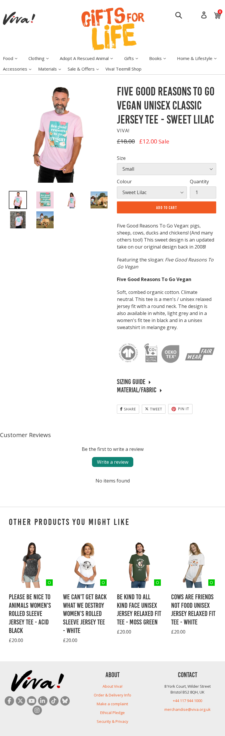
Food (13, 58)
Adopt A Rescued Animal (89, 58)
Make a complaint (112, 703)
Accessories (20, 69)
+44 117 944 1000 (187, 700)
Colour (124, 181)
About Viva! (112, 686)
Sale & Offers (86, 69)
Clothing (41, 58)
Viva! (123, 130)
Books (160, 58)
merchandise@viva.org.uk (187, 709)
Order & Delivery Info (112, 695)
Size (121, 158)
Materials (52, 69)
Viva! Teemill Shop (123, 69)
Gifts (134, 58)
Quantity (199, 181)
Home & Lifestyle (199, 58)
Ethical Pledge (112, 712)
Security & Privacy (112, 721)
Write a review (112, 462)
